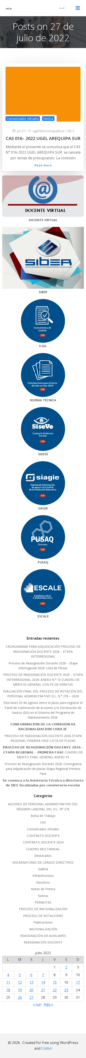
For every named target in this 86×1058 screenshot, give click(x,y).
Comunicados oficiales (23, 119)
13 (31, 982)
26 (20, 997)
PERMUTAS (43, 902)
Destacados (43, 856)
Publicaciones (43, 922)
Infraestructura (43, 875)
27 (31, 997)
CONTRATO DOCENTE (43, 836)
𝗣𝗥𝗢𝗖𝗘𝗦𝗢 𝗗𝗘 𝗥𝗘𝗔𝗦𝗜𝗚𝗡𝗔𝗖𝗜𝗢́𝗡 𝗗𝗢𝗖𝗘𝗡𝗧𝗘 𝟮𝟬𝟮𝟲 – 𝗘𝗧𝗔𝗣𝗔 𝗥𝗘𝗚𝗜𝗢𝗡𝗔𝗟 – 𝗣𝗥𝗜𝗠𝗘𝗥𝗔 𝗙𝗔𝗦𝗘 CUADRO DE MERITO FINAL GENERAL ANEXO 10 (43, 752)
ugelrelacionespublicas (49, 131)
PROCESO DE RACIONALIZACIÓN (43, 909)
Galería (43, 869)
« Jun (37, 1004)
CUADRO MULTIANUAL (43, 849)
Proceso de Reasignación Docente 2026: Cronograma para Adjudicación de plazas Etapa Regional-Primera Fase (43, 769)
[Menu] (78, 8)
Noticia (48, 119)
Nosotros (43, 882)
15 (55, 982)
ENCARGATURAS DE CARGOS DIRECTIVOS (43, 862)
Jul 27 (21, 131)
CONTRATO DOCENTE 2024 (43, 842)
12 (20, 982)
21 (43, 990)
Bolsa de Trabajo (43, 816)
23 (66, 990)
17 (78, 982)
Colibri (46, 1048)
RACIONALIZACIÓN (43, 929)
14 (43, 982)
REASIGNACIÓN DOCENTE (43, 942)
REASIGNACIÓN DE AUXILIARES (43, 936)
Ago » (48, 1004)
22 (55, 990)
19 (20, 990)
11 (8, 982)
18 (8, 990)
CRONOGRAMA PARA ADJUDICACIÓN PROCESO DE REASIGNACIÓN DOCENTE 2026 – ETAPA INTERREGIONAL (43, 651)
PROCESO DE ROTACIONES (43, 916)
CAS (43, 822)
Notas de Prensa (43, 889)
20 (31, 990)
